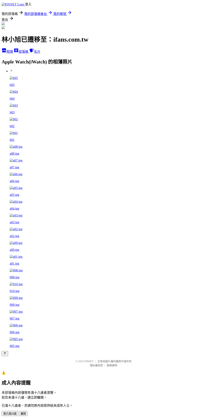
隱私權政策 (96, 365)
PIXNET (89, 361)
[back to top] (5, 353)
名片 (37, 51)
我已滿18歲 (10, 413)
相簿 (10, 51)
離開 (23, 413)
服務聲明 (112, 365)
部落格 (24, 51)
